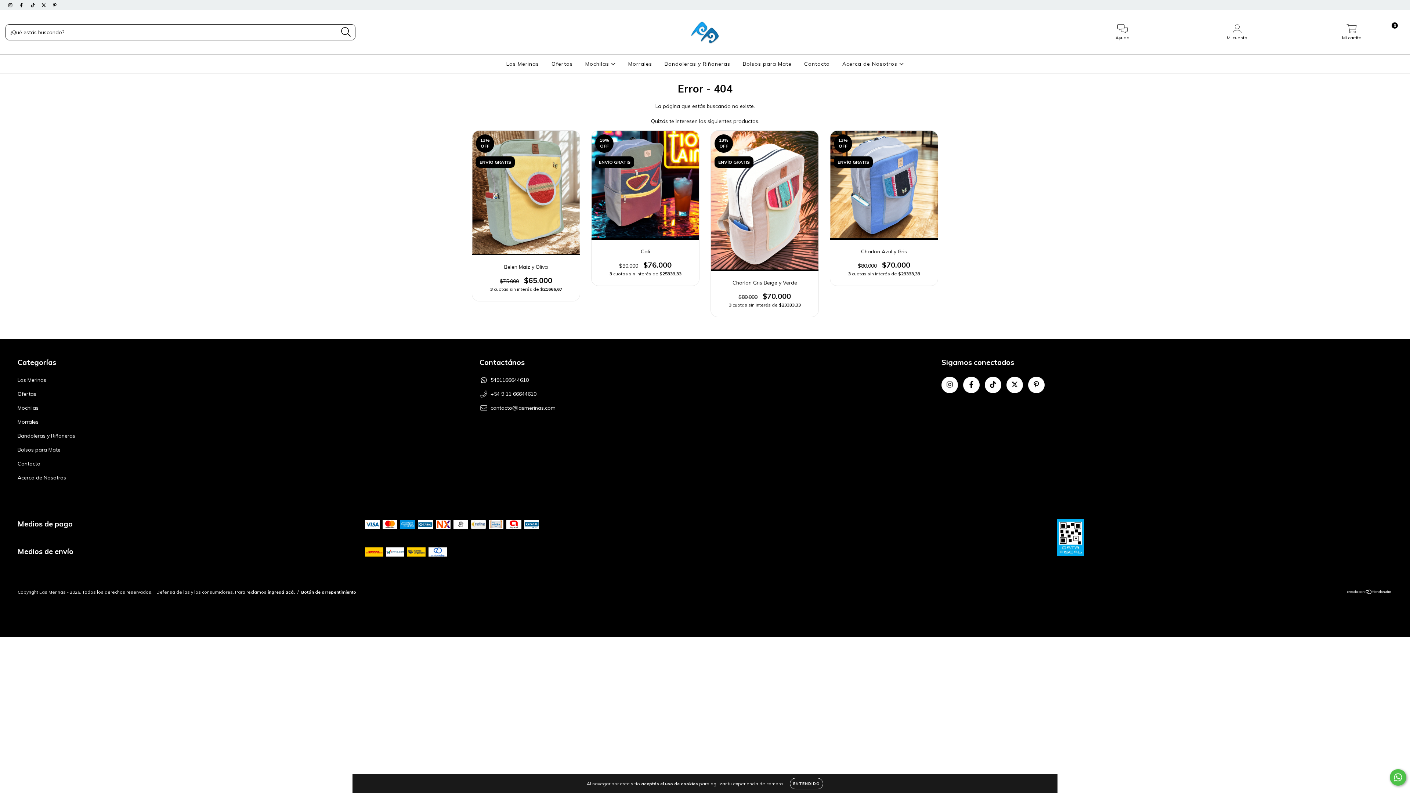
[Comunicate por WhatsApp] (1398, 777)
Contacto (817, 64)
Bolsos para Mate (767, 64)
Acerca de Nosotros (870, 64)
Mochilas (598, 64)
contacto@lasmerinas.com (523, 408)
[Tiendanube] (1369, 592)
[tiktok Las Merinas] (33, 5)
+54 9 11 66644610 (513, 394)
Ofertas (562, 64)
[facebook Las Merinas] (22, 5)
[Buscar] (346, 32)
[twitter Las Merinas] (44, 5)
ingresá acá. (281, 592)
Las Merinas (522, 64)
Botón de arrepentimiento (328, 592)
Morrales (640, 64)
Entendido (806, 783)
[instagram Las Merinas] (11, 5)
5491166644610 (510, 380)
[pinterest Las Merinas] (54, 5)
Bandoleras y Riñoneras (697, 64)
